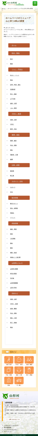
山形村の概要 (14, 269)
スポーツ (12, 187)
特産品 (12, 213)
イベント (12, 217)
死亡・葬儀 (13, 322)
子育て (12, 124)
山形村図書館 (14, 283)
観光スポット (14, 203)
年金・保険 (13, 145)
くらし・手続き (17, 69)
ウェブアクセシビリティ (10, 429)
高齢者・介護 (14, 154)
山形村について (17, 263)
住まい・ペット (14, 75)
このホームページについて (11, 425)
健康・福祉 (16, 135)
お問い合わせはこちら (14, 419)
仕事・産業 (16, 165)
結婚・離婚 (13, 308)
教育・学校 (13, 129)
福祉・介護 (13, 318)
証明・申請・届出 (15, 84)
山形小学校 (13, 287)
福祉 (11, 150)
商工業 (12, 175)
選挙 (11, 248)
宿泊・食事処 (14, 208)
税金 (11, 80)
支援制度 (12, 89)
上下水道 (12, 98)
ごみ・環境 (13, 108)
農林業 (12, 171)
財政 (11, 234)
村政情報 (15, 223)
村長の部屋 (13, 273)
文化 (11, 192)
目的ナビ (15, 293)
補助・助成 (13, 252)
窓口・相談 (13, 94)
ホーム (4, 8)
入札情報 (12, 238)
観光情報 (15, 198)
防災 (11, 59)
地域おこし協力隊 (15, 257)
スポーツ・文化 (17, 181)
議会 (11, 243)
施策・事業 (13, 229)
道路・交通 (13, 103)
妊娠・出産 (13, 119)
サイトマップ (7, 431)
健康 (11, 159)
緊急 (11, 63)
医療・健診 (13, 140)
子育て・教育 (16, 114)
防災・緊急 (16, 53)
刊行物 (12, 278)
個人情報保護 (7, 427)
